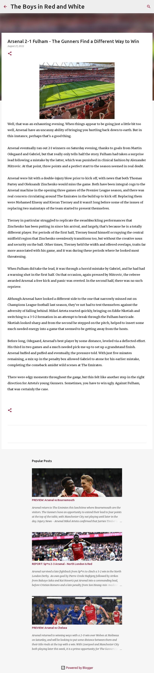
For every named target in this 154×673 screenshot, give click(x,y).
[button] (10, 53)
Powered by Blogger (79, 667)
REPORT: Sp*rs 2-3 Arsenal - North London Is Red (62, 563)
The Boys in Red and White (48, 6)
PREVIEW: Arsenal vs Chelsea (49, 627)
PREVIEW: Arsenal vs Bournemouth (53, 500)
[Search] (90, 6)
